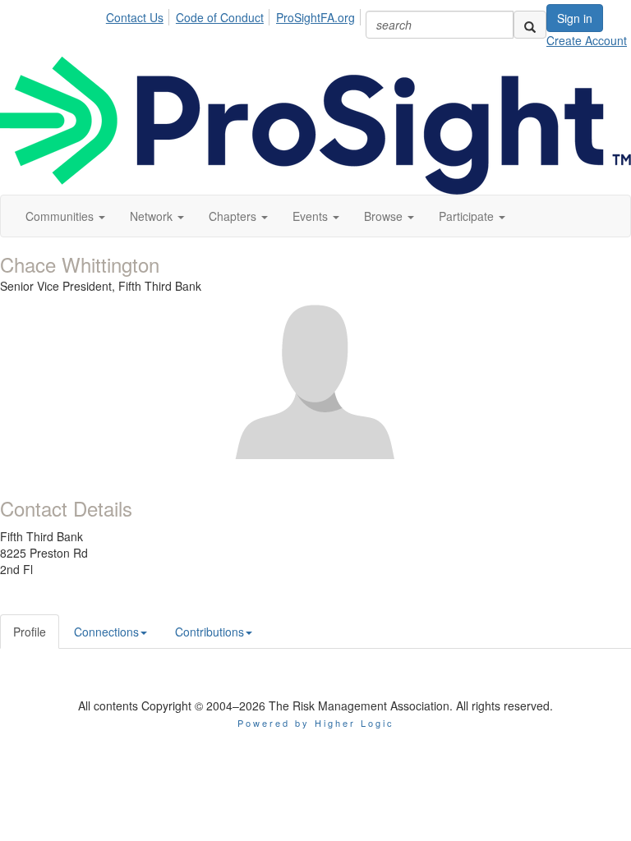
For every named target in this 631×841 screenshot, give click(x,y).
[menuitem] (139, 14)
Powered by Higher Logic (315, 722)
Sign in (574, 18)
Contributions (209, 631)
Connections (106, 631)
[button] (65, 216)
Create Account (586, 40)
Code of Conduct (220, 17)
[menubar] (235, 14)
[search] (530, 25)
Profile (29, 631)
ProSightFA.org (315, 17)
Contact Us (135, 17)
